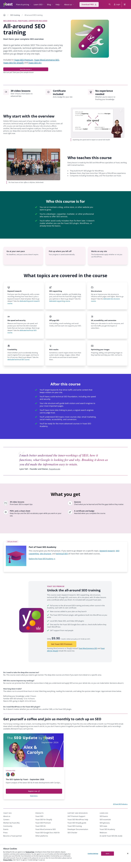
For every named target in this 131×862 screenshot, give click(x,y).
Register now (33, 792)
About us (68, 4)
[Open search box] (109, 4)
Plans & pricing (22, 4)
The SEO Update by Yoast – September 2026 (25, 779)
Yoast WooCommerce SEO (46, 59)
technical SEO (62, 553)
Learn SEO (38, 4)
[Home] (4, 15)
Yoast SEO (7, 813)
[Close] (127, 853)
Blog (49, 4)
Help (58, 4)
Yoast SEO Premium (23, 59)
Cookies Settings (93, 853)
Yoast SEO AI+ (35, 62)
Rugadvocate (54, 469)
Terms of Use (30, 852)
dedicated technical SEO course (18, 359)
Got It (107, 853)
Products (39, 813)
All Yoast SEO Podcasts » (120, 804)
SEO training (15, 15)
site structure (45, 553)
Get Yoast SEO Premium (61, 644)
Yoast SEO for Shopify (13, 62)
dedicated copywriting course (59, 301)
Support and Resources (78, 813)
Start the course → (26, 69)
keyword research (107, 551)
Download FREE (88, 4)
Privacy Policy (7, 860)
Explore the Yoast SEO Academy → (42, 559)
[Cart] (125, 4)
